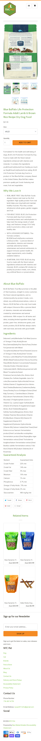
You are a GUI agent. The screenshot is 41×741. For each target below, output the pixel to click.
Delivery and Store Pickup (12, 680)
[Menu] (29, 5)
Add (8, 506)
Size (5, 127)
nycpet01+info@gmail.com (24, 707)
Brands (6, 661)
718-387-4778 (8, 701)
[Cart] (35, 5)
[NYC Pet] (12, 10)
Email (18, 506)
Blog (5, 672)
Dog (4, 653)
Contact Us (7, 676)
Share (20, 500)
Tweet (9, 500)
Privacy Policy (8, 688)
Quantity (6, 138)
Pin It (30, 500)
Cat (4, 657)
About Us (6, 668)
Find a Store (7, 665)
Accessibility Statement (11, 684)
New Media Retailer (19, 725)
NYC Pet (12, 721)
